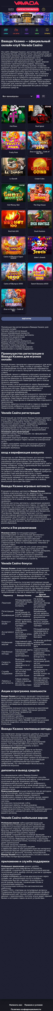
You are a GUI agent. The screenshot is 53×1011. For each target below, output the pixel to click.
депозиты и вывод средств (14, 345)
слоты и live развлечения (13, 337)
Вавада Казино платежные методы (17, 343)
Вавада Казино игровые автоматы (17, 335)
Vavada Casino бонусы (11, 339)
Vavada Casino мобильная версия (17, 347)
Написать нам (15, 1005)
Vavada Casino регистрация (14, 331)
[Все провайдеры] (17, 97)
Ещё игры (26, 319)
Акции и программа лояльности (16, 341)
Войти (11, 9)
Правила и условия (33, 1005)
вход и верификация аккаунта (15, 333)
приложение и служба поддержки (17, 349)
